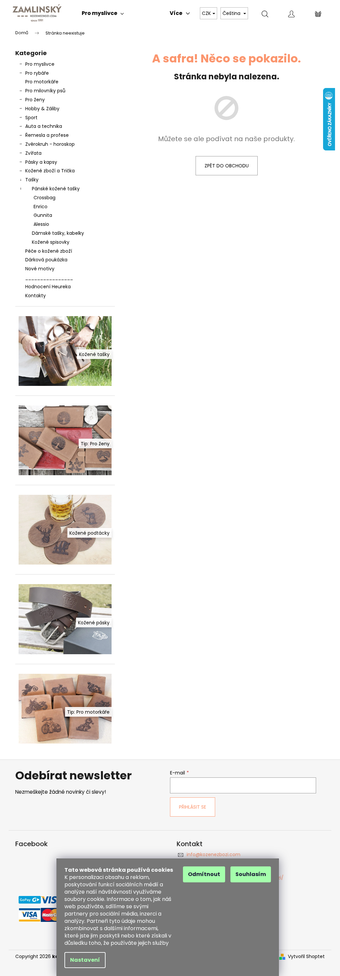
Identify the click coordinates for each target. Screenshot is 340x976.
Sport (31, 117)
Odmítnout (204, 874)
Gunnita (43, 215)
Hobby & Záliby (42, 108)
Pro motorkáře (41, 81)
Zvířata (33, 153)
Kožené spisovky (50, 242)
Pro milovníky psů (45, 90)
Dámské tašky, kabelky (58, 233)
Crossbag (44, 197)
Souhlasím (250, 874)
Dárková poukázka (46, 259)
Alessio (41, 224)
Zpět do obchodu (227, 165)
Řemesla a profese (47, 135)
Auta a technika (43, 126)
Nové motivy (39, 268)
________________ (49, 277)
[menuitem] (102, 13)
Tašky (32, 179)
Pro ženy (35, 99)
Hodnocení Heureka (48, 286)
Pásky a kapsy (41, 162)
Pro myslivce (39, 64)
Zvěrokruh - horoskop (50, 144)
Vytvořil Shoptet (306, 956)
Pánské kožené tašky (56, 188)
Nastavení (85, 960)
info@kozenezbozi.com (213, 854)
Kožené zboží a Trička (50, 170)
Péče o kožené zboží (48, 251)
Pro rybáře (37, 73)
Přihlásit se (192, 807)
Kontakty (35, 295)
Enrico (40, 206)
